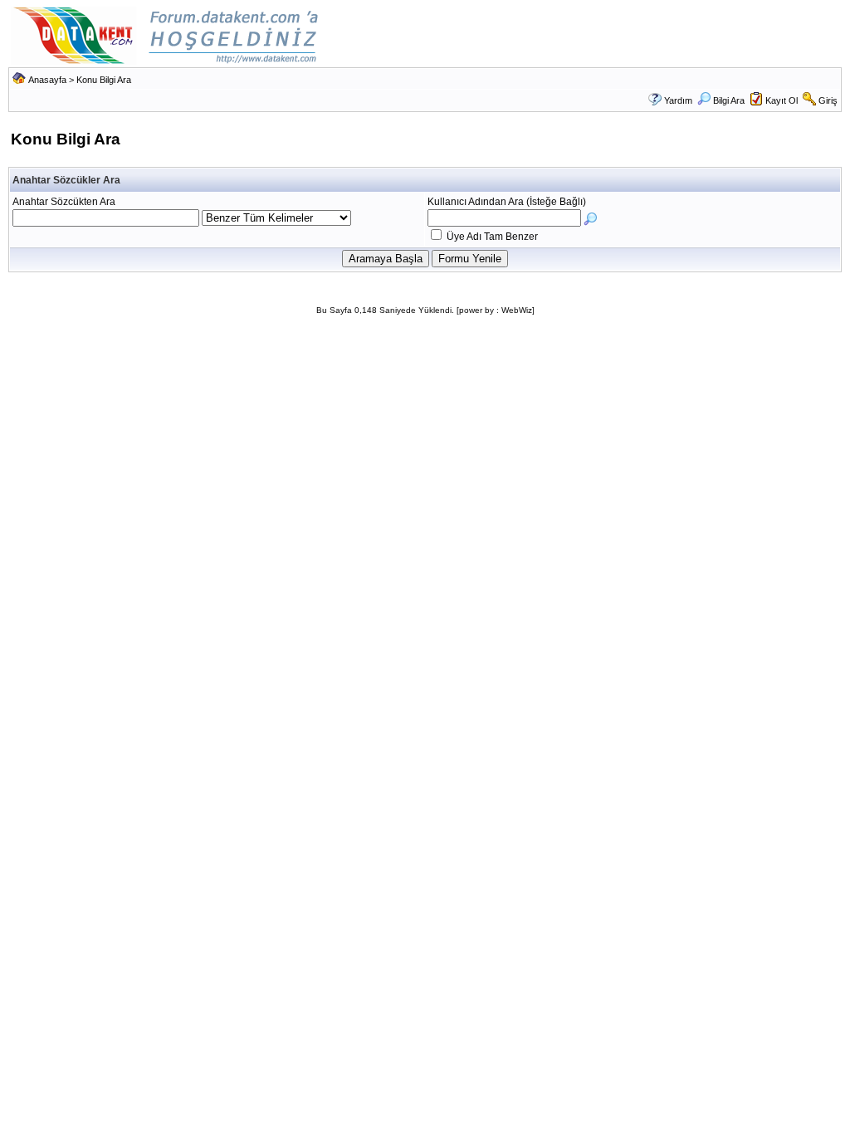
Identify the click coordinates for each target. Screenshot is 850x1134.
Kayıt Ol (781, 100)
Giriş (828, 100)
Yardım (678, 100)
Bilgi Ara (729, 100)
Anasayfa (47, 80)
